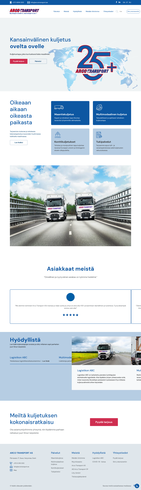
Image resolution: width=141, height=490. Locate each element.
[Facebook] (116, 2)
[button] (117, 11)
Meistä (66, 11)
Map (15, 470)
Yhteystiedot (108, 11)
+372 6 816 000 (19, 463)
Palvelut (57, 11)
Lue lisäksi (19, 142)
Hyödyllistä (77, 11)
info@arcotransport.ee (21, 467)
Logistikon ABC (98, 458)
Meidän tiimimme (92, 11)
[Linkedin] (119, 2)
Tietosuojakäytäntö (79, 477)
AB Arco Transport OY (80, 469)
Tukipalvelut (55, 472)
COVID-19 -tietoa (99, 462)
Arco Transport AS (79, 465)
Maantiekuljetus (57, 458)
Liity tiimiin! (76, 473)
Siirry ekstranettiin (133, 11)
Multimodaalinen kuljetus (57, 463)
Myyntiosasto (77, 462)
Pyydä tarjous (18, 61)
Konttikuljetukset (57, 468)
